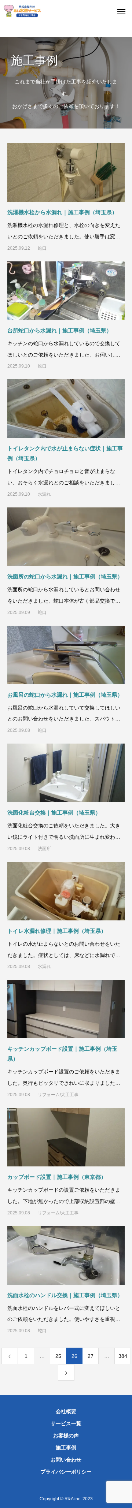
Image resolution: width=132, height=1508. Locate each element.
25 (58, 1356)
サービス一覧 (66, 1423)
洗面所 (44, 848)
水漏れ (44, 494)
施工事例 (66, 1448)
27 (91, 1356)
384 (122, 1356)
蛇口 (42, 248)
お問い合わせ (66, 1460)
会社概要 (66, 1411)
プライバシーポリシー (66, 1472)
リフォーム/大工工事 (58, 1094)
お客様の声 (66, 1435)
